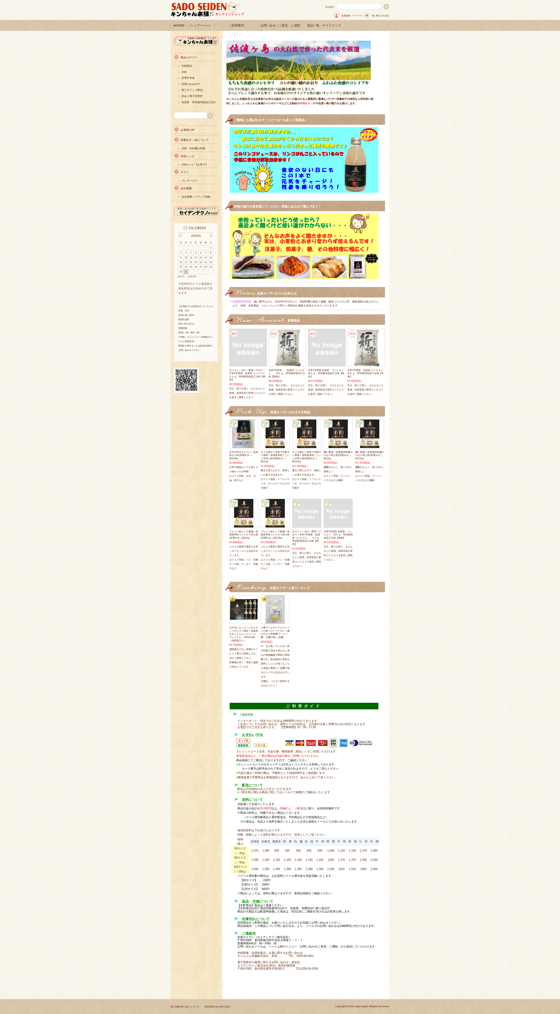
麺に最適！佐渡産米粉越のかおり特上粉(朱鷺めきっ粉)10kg (369, 455)
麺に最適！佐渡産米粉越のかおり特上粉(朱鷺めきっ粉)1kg (338, 455)
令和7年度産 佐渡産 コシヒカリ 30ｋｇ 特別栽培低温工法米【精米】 (327, 373)
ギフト (184, 172)
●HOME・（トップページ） (192, 25)
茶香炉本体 (188, 77)
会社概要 (186, 188)
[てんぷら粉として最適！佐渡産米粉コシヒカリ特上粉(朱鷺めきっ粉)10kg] (275, 525)
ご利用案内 (236, 25)
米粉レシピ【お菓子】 (195, 164)
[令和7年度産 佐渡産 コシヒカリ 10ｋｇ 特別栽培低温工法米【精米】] (287, 364)
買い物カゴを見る (380, 15)
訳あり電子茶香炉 (192, 96)
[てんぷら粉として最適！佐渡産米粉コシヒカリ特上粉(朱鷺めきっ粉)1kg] (243, 525)
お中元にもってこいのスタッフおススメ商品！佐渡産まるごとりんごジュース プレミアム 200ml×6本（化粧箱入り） (243, 633)
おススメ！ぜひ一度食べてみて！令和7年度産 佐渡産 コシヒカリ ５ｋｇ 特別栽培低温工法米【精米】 (307, 537)
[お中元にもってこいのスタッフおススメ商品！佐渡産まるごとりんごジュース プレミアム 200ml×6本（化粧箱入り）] (243, 618)
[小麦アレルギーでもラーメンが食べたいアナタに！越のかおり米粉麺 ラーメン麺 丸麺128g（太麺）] (275, 621)
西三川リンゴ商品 (192, 89)
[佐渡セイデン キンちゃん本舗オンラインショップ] (208, 16)
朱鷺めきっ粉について (194, 140)
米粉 (184, 72)
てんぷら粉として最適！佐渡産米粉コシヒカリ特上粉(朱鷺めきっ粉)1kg (243, 534)
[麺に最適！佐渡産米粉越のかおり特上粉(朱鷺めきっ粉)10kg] (369, 446)
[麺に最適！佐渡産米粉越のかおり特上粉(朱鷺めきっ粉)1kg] (338, 446)
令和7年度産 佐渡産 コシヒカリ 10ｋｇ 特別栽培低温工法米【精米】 (287, 373)
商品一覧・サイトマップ (324, 25)
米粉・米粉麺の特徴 (193, 148)
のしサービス (189, 180)
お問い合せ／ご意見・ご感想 (280, 25)
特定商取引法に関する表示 (218, 1006)
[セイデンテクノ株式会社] (196, 214)
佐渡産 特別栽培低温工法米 (199, 102)
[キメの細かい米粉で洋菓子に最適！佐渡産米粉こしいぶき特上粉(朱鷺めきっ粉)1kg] (275, 446)
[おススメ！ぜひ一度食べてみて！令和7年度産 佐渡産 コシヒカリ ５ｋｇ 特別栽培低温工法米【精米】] (248, 364)
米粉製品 (187, 65)
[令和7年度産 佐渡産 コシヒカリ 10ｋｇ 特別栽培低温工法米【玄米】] (366, 364)
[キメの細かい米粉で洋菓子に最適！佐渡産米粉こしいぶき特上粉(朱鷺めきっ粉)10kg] (306, 446)
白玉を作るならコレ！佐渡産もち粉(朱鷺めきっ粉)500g (243, 455)
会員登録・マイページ (352, 15)
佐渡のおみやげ (191, 84)
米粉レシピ (187, 156)
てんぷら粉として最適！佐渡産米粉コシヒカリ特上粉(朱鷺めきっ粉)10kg (275, 534)
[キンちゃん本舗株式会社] (196, 44)
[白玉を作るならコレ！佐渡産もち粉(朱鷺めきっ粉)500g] (243, 446)
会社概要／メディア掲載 (196, 196)
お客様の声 (187, 130)
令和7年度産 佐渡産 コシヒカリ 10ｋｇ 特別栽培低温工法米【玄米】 (367, 373)
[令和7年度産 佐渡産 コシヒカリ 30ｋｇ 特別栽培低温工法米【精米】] (326, 364)
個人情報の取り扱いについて (185, 1006)
